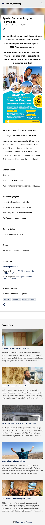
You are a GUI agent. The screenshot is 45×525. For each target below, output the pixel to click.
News (33, 299)
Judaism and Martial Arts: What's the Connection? (19, 423)
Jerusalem (16, 299)
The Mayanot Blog (13, 3)
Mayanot (25, 299)
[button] (4, 29)
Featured (6, 299)
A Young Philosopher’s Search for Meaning (16, 386)
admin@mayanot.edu (24, 277)
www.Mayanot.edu (10, 267)
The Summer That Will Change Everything (16, 499)
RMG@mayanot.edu (26, 271)
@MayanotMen (10, 278)
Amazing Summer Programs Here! (13, 461)
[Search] (42, 3)
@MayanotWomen (10, 273)
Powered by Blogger (24, 522)
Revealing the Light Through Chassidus (15, 348)
